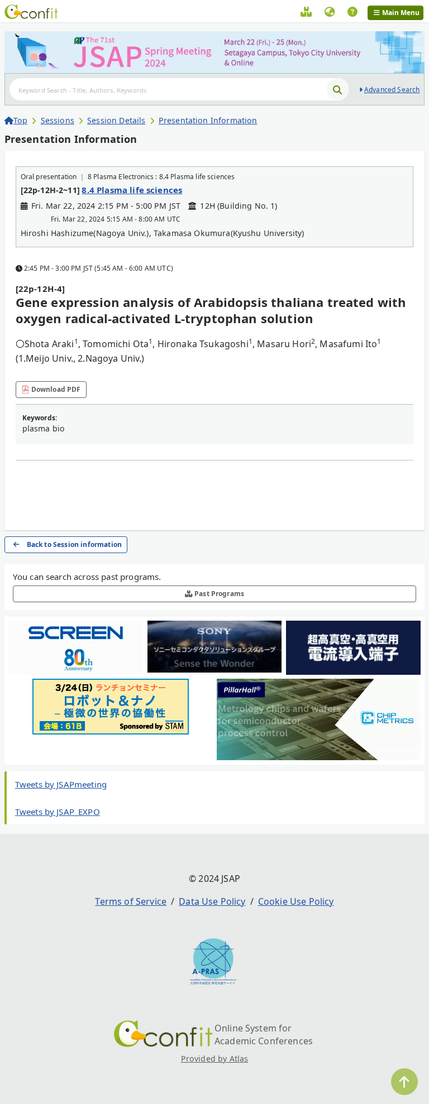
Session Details (116, 120)
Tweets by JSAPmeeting (61, 784)
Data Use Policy (212, 901)
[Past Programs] (306, 13)
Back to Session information (74, 544)
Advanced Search (392, 89)
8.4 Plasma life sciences (132, 189)
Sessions (57, 120)
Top (20, 120)
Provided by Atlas (215, 1058)
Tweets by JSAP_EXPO (57, 811)
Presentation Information (208, 120)
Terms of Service (130, 901)
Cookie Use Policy (296, 901)
